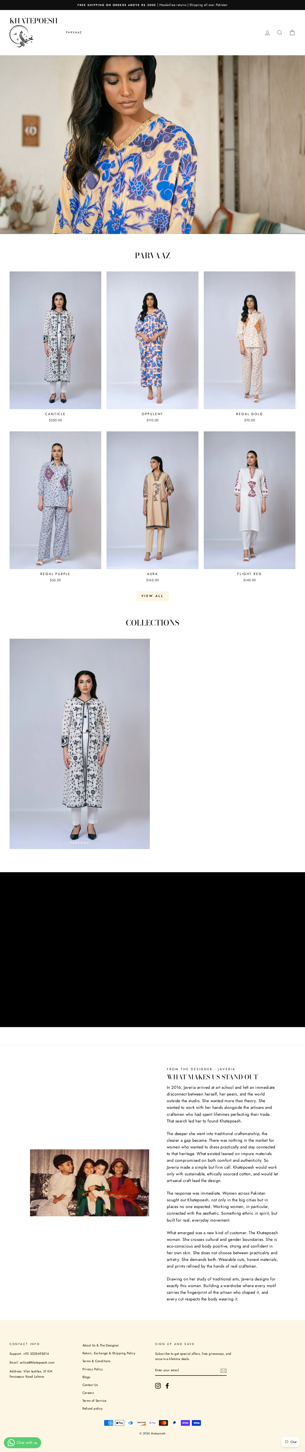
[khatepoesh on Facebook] (167, 1386)
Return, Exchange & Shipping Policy (109, 1353)
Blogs (86, 1377)
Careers (88, 1392)
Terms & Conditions (96, 1361)
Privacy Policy (92, 1369)
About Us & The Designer (100, 1345)
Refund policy (92, 1408)
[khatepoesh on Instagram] (158, 1386)
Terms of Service (94, 1400)
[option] (152, 5)
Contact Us (90, 1384)
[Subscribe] (223, 1370)
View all (152, 596)
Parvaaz (74, 32)
